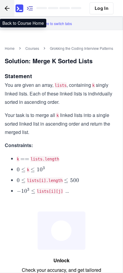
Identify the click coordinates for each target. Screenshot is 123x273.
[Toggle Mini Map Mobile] (29, 8)
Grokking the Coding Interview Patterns (81, 48)
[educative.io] (19, 8)
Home (10, 48)
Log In (101, 8)
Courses (32, 48)
